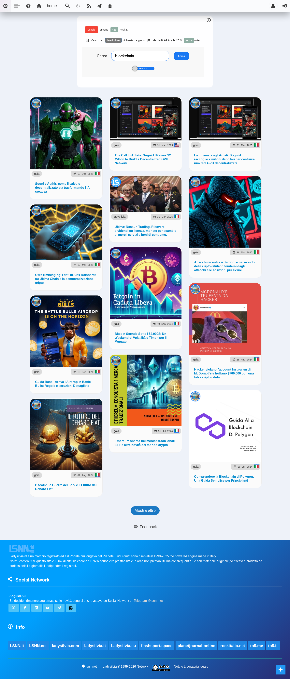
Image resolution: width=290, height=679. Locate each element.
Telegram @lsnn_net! (149, 600)
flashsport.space (156, 646)
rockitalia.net (232, 646)
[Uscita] (285, 6)
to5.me (256, 646)
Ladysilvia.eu (123, 646)
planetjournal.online (196, 646)
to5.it (273, 646)
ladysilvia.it (95, 646)
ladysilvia (119, 216)
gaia (36, 173)
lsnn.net (91, 666)
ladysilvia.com (65, 646)
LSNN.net (38, 646)
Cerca (102, 55)
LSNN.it (17, 646)
